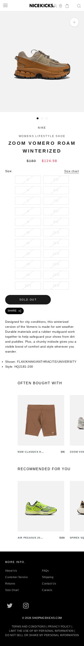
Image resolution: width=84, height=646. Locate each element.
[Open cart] (66, 5)
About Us (11, 570)
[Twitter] (9, 605)
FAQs (45, 570)
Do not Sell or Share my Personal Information (42, 635)
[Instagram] (26, 605)
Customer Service (16, 577)
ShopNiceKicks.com (47, 617)
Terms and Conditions (29, 626)
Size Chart (12, 590)
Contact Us (49, 583)
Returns (10, 583)
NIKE (42, 127)
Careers (47, 590)
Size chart (71, 171)
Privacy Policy (59, 626)
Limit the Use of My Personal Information (41, 630)
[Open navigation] (5, 5)
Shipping (47, 577)
